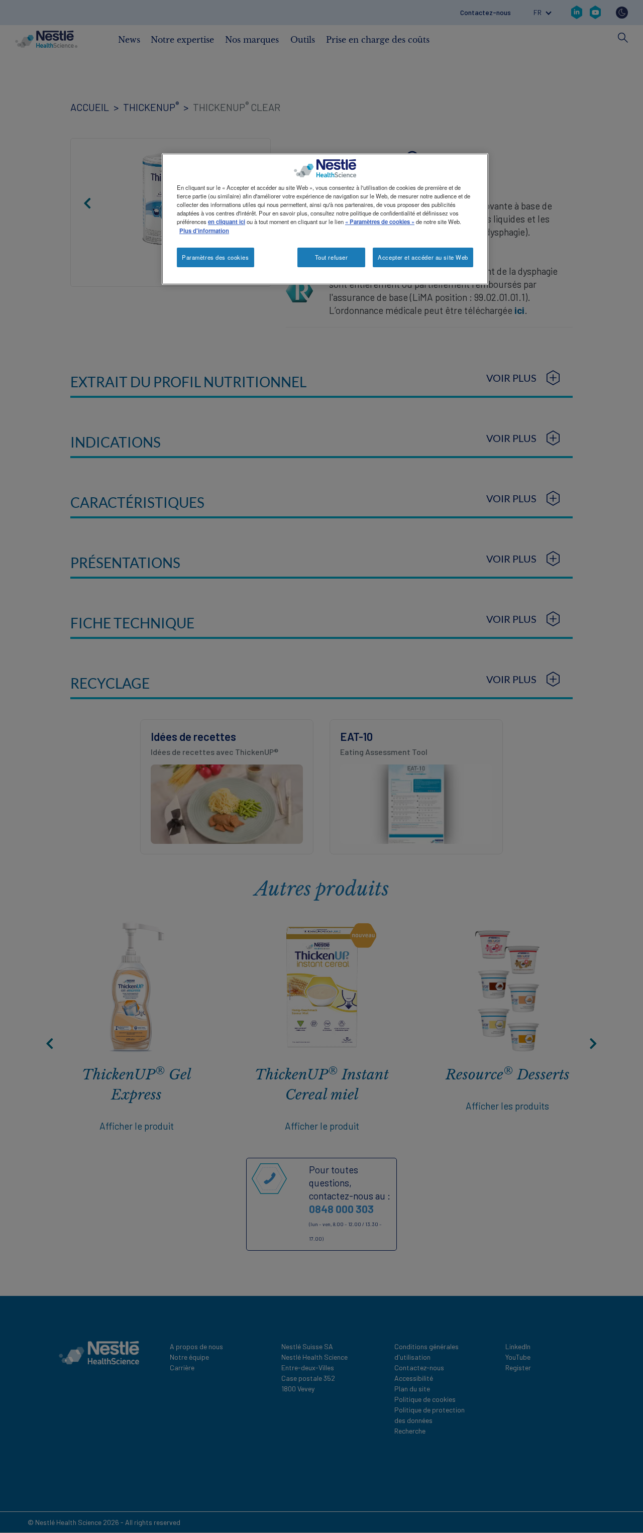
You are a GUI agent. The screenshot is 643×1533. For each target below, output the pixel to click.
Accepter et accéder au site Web (423, 257)
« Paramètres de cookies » (379, 221)
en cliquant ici (226, 221)
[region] (325, 219)
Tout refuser (331, 257)
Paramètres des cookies (215, 257)
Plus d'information (204, 231)
